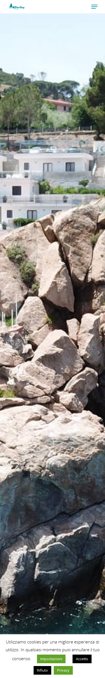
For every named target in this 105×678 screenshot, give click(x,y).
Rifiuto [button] (42, 670)
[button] (6, 352)
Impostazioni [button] (51, 658)
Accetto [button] (82, 658)
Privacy (63, 670)
